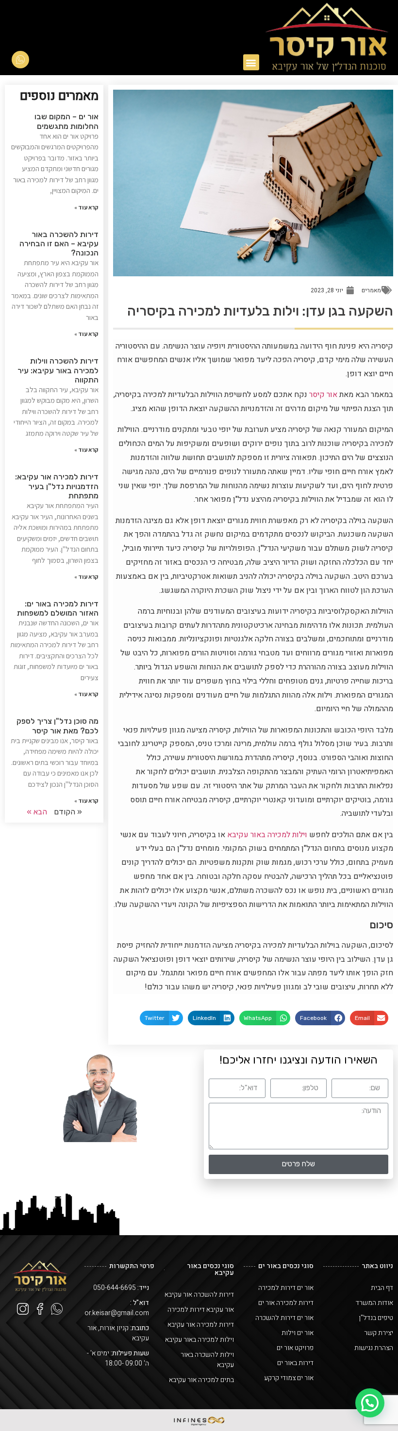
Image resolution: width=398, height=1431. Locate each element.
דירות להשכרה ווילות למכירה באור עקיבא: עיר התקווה (58, 370)
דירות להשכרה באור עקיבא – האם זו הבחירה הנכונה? (59, 243)
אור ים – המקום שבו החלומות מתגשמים (66, 121)
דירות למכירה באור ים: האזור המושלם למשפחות (58, 608)
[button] (251, 62)
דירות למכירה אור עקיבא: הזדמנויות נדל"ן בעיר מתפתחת (57, 486)
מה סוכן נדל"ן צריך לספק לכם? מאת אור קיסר (58, 725)
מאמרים (371, 290)
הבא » (37, 811)
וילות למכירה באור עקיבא (267, 835)
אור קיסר (323, 394)
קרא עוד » (86, 207)
